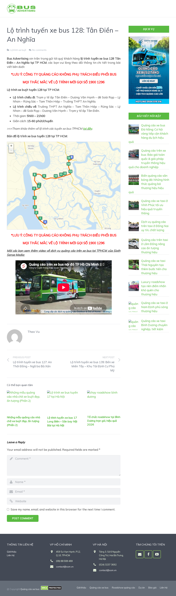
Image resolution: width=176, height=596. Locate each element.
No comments (39, 50)
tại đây (87, 128)
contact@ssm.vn (65, 566)
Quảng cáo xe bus (29, 589)
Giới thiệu (11, 551)
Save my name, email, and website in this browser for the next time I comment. (63, 509)
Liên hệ (10, 555)
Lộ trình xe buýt (18, 50)
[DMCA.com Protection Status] (51, 589)
